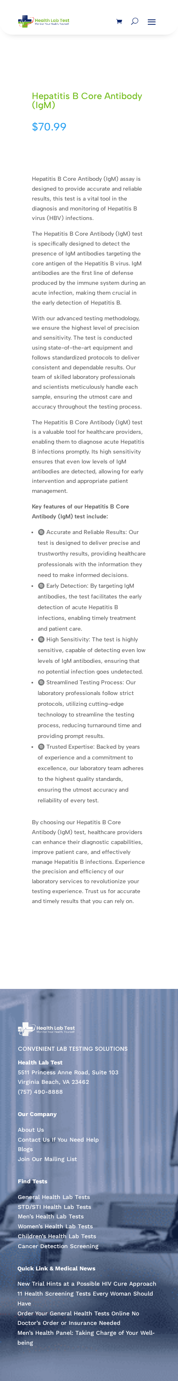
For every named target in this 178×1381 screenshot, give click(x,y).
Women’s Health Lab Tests (55, 1226)
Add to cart (54, 151)
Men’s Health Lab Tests (51, 1216)
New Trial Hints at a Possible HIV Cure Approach (86, 1283)
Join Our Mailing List (47, 1159)
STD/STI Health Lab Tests (54, 1207)
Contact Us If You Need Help (58, 1139)
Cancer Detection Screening (58, 1246)
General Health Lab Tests (54, 1197)
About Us (31, 1129)
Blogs (25, 1149)
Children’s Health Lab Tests (57, 1236)
